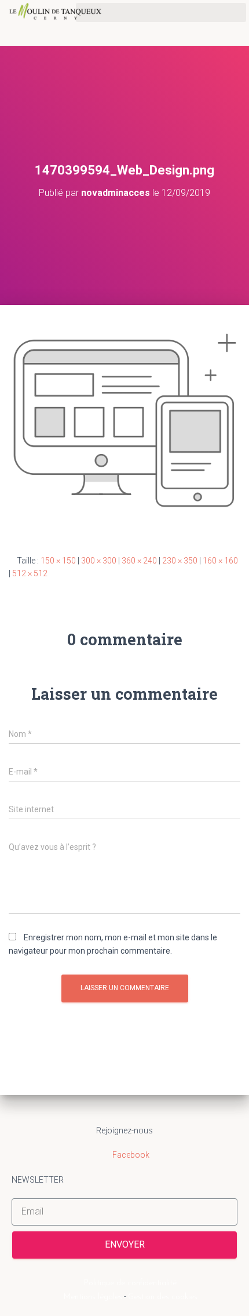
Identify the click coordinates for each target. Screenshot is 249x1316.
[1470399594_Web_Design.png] (124, 419)
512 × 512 (29, 573)
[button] (161, 12)
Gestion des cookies (162, 1297)
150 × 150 (58, 560)
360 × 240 (139, 560)
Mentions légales (93, 1297)
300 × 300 (98, 560)
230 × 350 (179, 560)
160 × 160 (220, 560)
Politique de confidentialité (130, 1283)
